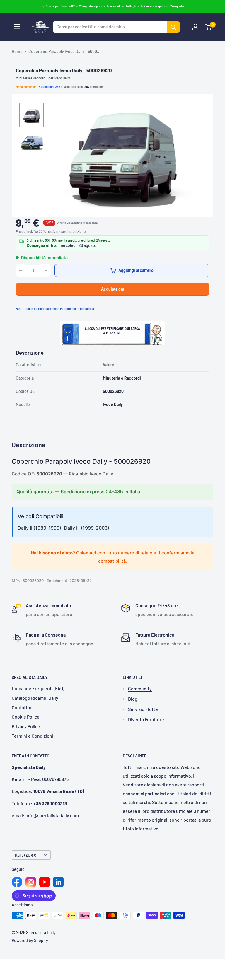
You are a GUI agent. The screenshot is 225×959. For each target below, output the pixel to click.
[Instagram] (30, 882)
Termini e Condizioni (32, 735)
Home (17, 51)
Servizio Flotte (143, 709)
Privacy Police (26, 726)
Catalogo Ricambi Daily (35, 698)
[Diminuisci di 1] (20, 270)
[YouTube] (44, 882)
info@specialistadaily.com (52, 815)
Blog (132, 699)
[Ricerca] (173, 27)
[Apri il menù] (17, 26)
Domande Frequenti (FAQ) (38, 688)
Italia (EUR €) (26, 855)
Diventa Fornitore (146, 719)
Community (140, 688)
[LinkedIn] (58, 882)
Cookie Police (26, 716)
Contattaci (22, 707)
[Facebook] (17, 882)
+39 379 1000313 (50, 803)
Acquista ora (112, 288)
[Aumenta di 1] (46, 270)
